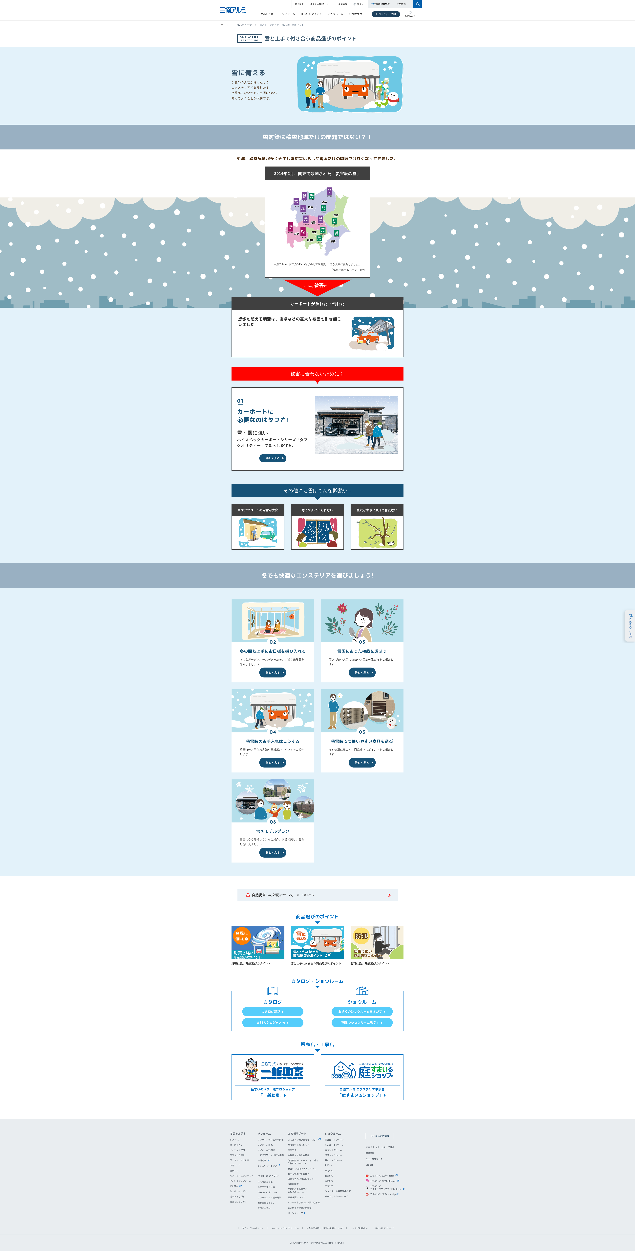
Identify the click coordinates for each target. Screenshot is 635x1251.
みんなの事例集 (265, 1181)
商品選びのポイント (267, 1192)
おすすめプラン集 (266, 1187)
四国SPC (329, 1186)
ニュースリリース (374, 1159)
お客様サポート (358, 14)
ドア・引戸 (235, 1139)
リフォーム (288, 14)
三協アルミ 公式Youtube (382, 1175)
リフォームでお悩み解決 (269, 1197)
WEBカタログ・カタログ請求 (380, 1147)
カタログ (299, 3)
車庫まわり (235, 1165)
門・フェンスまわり (239, 1160)
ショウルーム (335, 14)
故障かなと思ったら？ (298, 1144)
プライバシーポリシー (253, 1228)
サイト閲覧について (384, 1228)
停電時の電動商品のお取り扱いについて (297, 1191)
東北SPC (329, 1170)
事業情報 (370, 1153)
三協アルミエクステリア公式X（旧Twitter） (386, 1187)
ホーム (225, 25)
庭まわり (234, 1170)
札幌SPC (329, 1165)
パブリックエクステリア (242, 1175)
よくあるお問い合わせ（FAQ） (303, 1139)
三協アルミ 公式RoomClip (383, 1194)
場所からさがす (237, 1196)
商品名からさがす (238, 1201)
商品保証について (296, 1197)
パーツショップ (295, 1213)
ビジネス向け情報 (386, 14)
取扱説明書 (293, 1184)
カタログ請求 (271, 1012)
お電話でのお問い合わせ (300, 1207)
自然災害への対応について (301, 1178)
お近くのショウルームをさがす (360, 1012)
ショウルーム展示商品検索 (338, 1191)
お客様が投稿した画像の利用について (324, 1228)
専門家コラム (264, 1207)
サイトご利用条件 (358, 1228)
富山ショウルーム (333, 1160)
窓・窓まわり (236, 1144)
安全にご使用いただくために (302, 1168)
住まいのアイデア (311, 14)
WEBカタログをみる (271, 1023)
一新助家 (262, 1160)
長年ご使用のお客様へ (298, 1173)
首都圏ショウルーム (334, 1139)
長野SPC (329, 1175)
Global (369, 1164)
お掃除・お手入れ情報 (298, 1155)
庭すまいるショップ (267, 1165)
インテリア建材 (237, 1149)
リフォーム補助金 (266, 1149)
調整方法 (292, 1150)
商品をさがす (268, 14)
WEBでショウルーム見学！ (360, 1023)
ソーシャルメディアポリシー (285, 1228)
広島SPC (329, 1180)
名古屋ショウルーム (334, 1144)
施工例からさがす (238, 1191)
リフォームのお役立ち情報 (270, 1139)
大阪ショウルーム (333, 1149)
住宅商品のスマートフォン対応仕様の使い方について (303, 1162)
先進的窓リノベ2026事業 (272, 1155)
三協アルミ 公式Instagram (383, 1180)
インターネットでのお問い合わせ (304, 1202)
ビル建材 (234, 1186)
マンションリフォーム (240, 1180)
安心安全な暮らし (266, 1202)
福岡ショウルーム (333, 1155)
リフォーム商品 (237, 1155)
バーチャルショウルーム (337, 1196)
